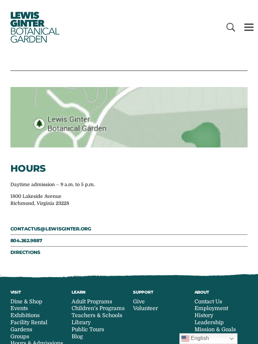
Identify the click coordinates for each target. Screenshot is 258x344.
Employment (211, 308)
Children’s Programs (98, 308)
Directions (25, 252)
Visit (15, 292)
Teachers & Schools (97, 315)
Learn (79, 292)
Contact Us (208, 302)
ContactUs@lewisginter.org (50, 229)
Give (139, 302)
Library (81, 322)
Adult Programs (92, 302)
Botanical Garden (33, 27)
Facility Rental (28, 322)
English (199, 338)
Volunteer (145, 308)
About (202, 292)
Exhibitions (25, 315)
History (204, 315)
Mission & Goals (215, 330)
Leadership (209, 322)
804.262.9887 (26, 241)
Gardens (21, 330)
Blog (77, 337)
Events (19, 308)
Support (143, 292)
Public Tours (88, 330)
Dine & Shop (26, 302)
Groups (19, 337)
